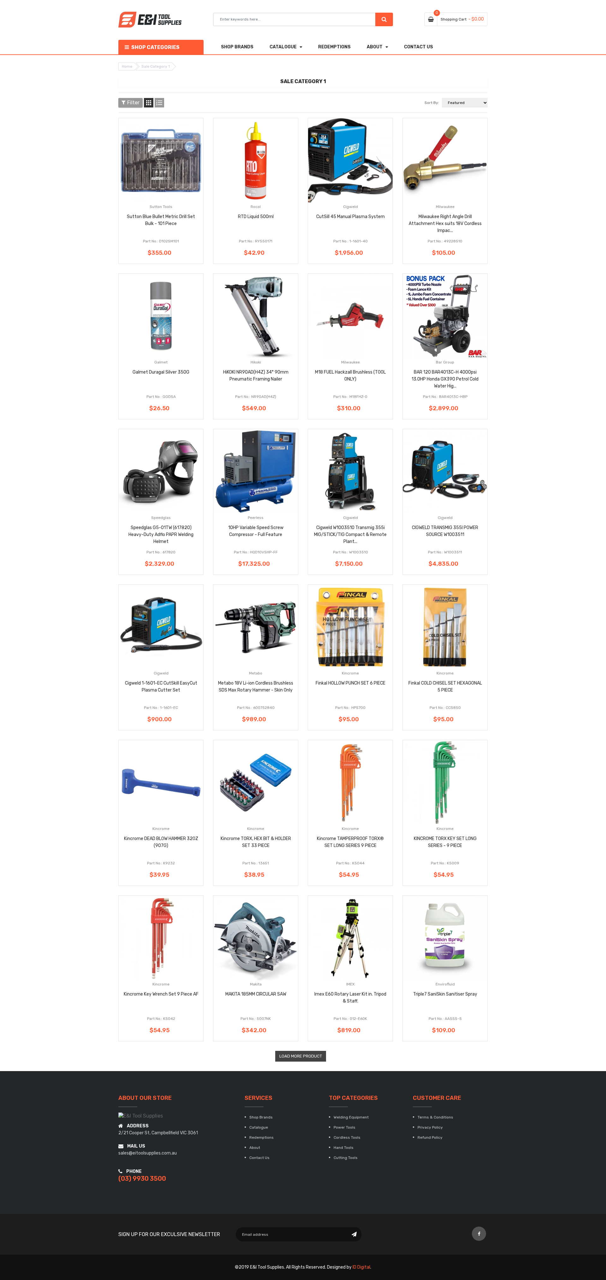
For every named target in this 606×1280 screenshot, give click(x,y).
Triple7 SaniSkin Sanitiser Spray (445, 994)
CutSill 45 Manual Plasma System (350, 216)
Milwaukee (445, 206)
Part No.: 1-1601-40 (350, 241)
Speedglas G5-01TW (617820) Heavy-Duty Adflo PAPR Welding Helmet (160, 534)
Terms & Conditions (435, 1117)
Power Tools (344, 1127)
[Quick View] (180, 180)
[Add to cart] (161, 180)
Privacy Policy (430, 1127)
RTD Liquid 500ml (256, 216)
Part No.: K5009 (445, 863)
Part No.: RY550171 (255, 241)
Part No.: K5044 (350, 863)
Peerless (256, 517)
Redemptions (261, 1137)
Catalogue (258, 1127)
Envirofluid (445, 984)
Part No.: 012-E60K (350, 1018)
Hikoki (256, 362)
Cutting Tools (346, 1157)
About (254, 1147)
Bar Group (445, 362)
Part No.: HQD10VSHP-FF (256, 552)
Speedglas (161, 517)
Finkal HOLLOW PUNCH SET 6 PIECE (350, 683)
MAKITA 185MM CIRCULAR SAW (255, 994)
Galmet (161, 362)
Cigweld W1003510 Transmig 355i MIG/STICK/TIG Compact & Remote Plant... (350, 534)
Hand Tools (344, 1147)
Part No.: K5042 (161, 1018)
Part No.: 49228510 (445, 241)
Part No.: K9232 (161, 863)
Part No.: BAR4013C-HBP (445, 396)
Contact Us (259, 1157)
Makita (256, 984)
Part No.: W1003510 (350, 552)
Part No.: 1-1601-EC (161, 707)
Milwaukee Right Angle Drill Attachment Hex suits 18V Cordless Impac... (445, 223)
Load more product (300, 1056)
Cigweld (350, 206)
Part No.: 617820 (160, 552)
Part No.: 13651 (255, 863)
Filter (133, 103)
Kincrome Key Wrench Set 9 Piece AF (161, 994)
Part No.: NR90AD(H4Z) (255, 396)
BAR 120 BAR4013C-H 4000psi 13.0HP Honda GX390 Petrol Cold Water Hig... (445, 379)
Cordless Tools (347, 1137)
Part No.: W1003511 (445, 552)
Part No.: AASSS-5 (445, 1018)
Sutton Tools (161, 206)
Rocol (256, 206)
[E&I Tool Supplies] (140, 1115)
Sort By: (432, 103)
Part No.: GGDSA (161, 396)
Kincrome (350, 673)
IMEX (350, 984)
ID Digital (361, 1267)
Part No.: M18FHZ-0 (350, 396)
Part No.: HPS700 (350, 707)
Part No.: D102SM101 (161, 241)
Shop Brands (261, 1117)
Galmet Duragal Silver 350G (161, 372)
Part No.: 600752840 (256, 707)
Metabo (255, 673)
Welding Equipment (351, 1117)
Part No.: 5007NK (256, 1018)
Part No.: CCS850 (445, 707)
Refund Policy (430, 1137)
